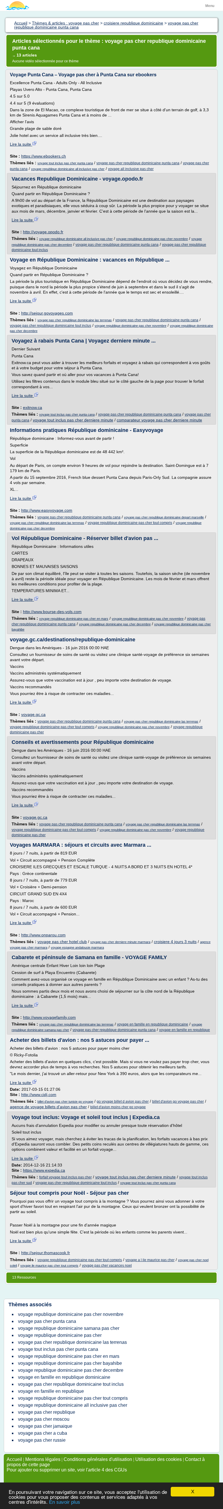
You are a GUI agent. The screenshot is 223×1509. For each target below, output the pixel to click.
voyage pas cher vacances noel (107, 1265)
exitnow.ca (32, 407)
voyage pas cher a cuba (42, 1433)
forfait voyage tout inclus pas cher (65, 1177)
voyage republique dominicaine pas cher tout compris (130, 523)
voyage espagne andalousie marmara (77, 947)
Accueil (14, 1459)
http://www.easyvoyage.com (46, 510)
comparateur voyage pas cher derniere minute (159, 420)
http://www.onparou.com (43, 935)
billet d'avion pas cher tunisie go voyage (65, 1101)
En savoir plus (64, 1502)
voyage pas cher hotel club (62, 941)
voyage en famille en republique (184, 1030)
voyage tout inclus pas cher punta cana (65, 163)
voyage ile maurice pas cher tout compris (49, 1265)
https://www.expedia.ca (44, 1170)
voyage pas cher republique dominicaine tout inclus (50, 326)
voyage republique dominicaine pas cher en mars (73, 618)
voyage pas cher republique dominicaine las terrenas (74, 320)
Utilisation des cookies (158, 1459)
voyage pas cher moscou (43, 1419)
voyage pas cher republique (46, 1412)
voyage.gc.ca (33, 714)
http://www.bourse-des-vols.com (52, 611)
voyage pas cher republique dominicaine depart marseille (164, 517)
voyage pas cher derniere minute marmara (120, 942)
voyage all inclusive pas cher (131, 169)
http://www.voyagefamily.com (49, 1017)
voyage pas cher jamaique (45, 1426)
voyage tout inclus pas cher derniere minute (73, 420)
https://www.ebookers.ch (43, 156)
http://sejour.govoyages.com (47, 313)
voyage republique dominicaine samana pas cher (68, 1328)
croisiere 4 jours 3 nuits (175, 941)
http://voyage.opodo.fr (43, 232)
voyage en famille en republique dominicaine (152, 1024)
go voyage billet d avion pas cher (123, 1101)
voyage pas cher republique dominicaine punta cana (137, 163)
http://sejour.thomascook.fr (45, 1252)
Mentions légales (42, 1459)
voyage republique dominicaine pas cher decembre (115, 624)
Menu (209, 6)
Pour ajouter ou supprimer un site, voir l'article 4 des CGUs (67, 1469)
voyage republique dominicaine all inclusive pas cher (68, 169)
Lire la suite (21, 144)
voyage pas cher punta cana (47, 1321)
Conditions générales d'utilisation (98, 1459)
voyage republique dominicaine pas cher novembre (152, 239)
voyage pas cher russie (42, 1440)
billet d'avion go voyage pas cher (178, 1101)
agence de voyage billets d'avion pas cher (48, 1106)
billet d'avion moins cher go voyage (118, 1107)
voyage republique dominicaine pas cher (60, 1335)
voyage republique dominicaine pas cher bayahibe (70, 1363)
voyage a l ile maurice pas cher (150, 1260)
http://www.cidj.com (38, 1094)
